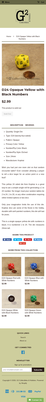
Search (23, 337)
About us (23, 341)
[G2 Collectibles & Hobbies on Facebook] (23, 352)
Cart (42, 2)
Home (8, 36)
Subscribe (38, 370)
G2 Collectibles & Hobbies (26, 380)
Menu (7, 2)
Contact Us (36, 400)
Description (16, 125)
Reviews (29, 125)
